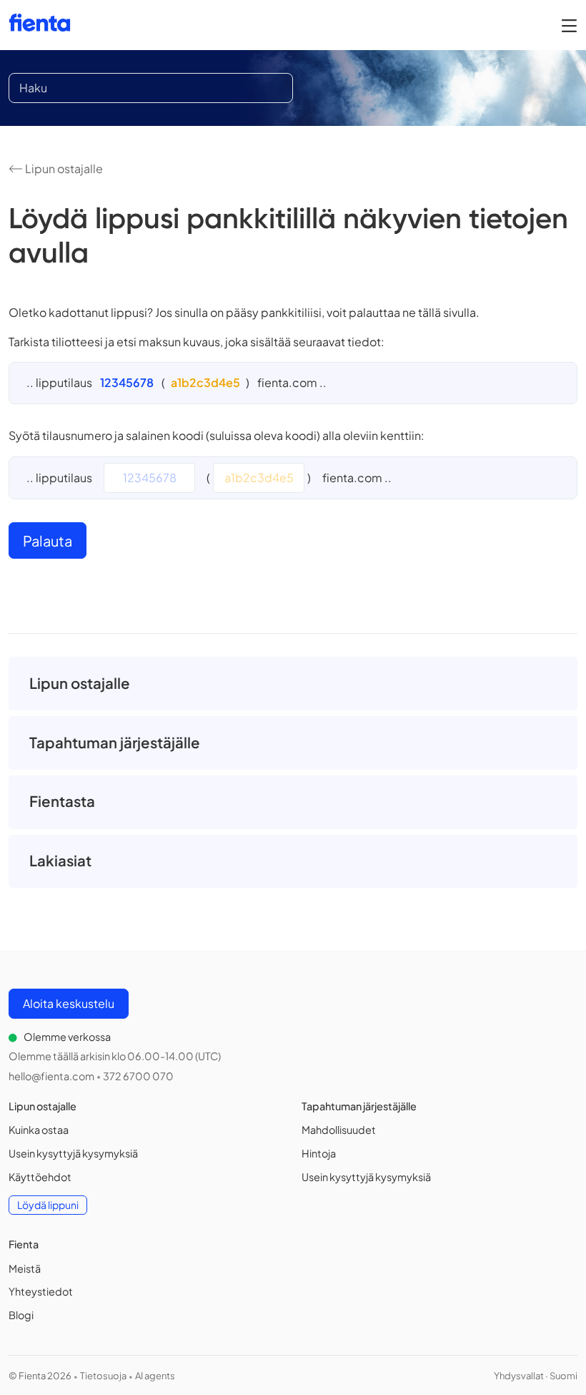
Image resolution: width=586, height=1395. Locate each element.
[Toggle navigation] (569, 25)
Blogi (21, 1314)
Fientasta (62, 801)
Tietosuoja (103, 1375)
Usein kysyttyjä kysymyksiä (73, 1153)
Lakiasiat (60, 860)
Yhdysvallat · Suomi (535, 1375)
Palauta (47, 540)
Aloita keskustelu (68, 1003)
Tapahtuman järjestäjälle (114, 742)
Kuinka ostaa (39, 1129)
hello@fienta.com (51, 1076)
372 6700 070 (138, 1076)
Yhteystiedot (41, 1291)
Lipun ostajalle (63, 168)
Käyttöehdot (40, 1176)
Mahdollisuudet (339, 1129)
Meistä (25, 1268)
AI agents (155, 1375)
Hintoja (319, 1153)
